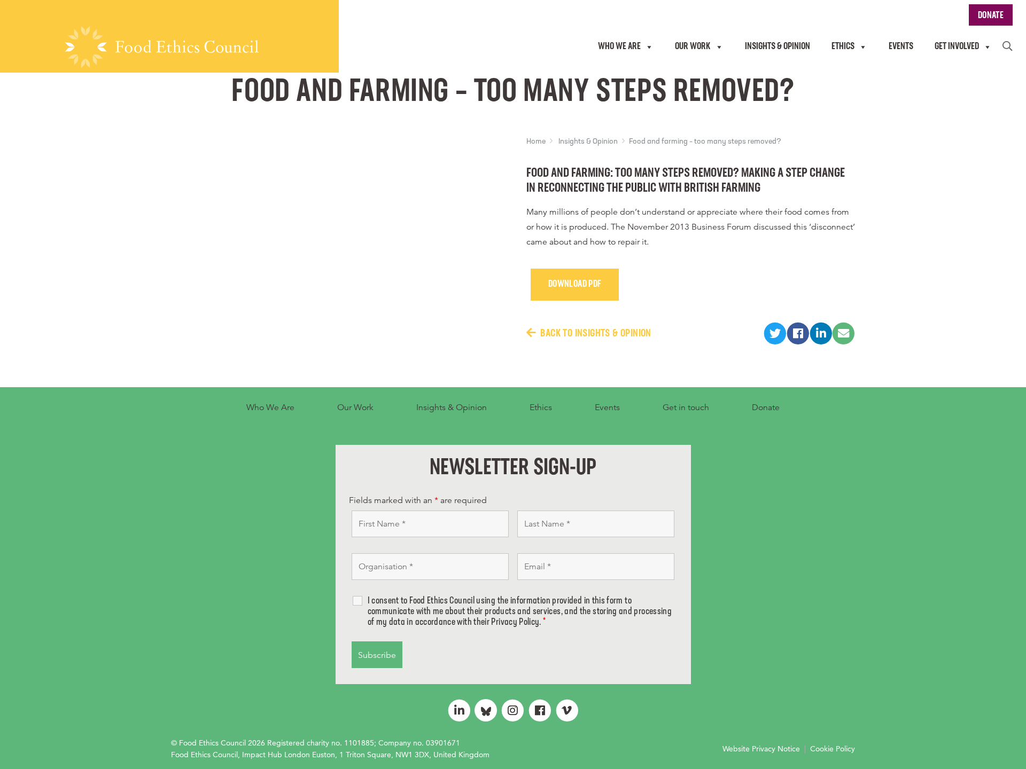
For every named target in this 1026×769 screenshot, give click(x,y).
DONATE (991, 16)
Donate (766, 407)
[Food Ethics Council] (162, 47)
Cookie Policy (832, 749)
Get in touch (686, 407)
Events (607, 407)
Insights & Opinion (588, 142)
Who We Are (270, 407)
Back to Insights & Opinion (595, 333)
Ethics (541, 407)
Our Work (355, 407)
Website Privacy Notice (761, 749)
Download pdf (574, 284)
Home (536, 142)
